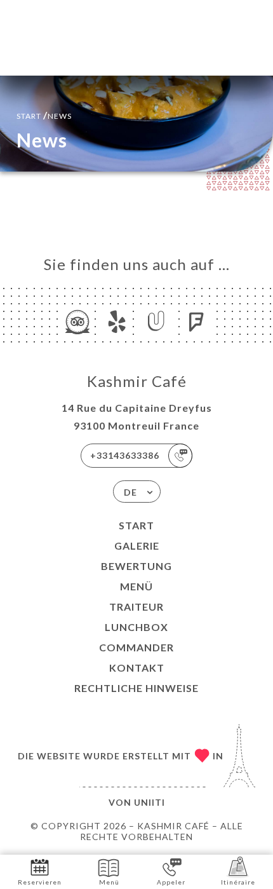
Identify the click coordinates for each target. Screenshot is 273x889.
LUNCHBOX (136, 627)
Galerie (136, 546)
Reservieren (40, 882)
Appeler (171, 882)
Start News (44, 115)
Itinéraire (238, 882)
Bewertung (136, 566)
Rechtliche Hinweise (136, 688)
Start (136, 525)
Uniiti (149, 802)
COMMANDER (136, 647)
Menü (136, 586)
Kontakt (136, 668)
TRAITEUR (136, 607)
